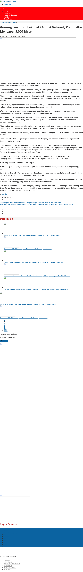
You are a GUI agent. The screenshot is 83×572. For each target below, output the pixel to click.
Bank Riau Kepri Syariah (12, 533)
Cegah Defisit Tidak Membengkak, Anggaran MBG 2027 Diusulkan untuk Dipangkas (33, 262)
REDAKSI (7, 560)
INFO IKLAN (8, 562)
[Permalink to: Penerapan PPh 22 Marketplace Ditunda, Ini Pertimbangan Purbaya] (11, 247)
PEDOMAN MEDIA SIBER (12, 564)
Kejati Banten (9, 540)
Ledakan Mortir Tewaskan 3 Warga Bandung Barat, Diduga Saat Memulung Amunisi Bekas (36, 289)
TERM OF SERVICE (10, 568)
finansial (7, 539)
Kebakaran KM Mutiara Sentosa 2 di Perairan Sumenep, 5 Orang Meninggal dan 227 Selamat (37, 276)
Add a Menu (8, 5)
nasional (7, 537)
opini (6, 546)
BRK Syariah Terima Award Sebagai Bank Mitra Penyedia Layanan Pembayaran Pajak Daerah (36, 204)
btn (5, 535)
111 (5, 329)
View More (4, 341)
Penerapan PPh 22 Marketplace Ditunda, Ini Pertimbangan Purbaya (28, 249)
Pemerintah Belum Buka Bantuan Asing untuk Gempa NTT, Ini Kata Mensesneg (32, 235)
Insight (6, 542)
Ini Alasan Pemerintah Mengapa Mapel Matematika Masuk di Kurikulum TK (31, 203)
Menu (2, 8)
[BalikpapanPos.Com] (8, 1)
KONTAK (7, 570)
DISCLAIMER (8, 566)
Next (5, 331)
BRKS (6, 531)
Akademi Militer (9, 544)
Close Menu (8, 19)
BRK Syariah (8, 529)
